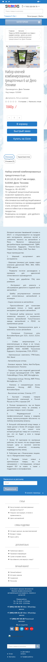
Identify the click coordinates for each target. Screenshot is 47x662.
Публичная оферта (16, 551)
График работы (27, 657)
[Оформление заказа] (9, 1)
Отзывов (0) (9, 161)
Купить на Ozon (22, 138)
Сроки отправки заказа (18, 556)
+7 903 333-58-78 (30, 7)
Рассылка (13, 581)
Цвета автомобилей (17, 518)
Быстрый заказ (22, 131)
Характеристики (24, 157)
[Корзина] (6, 1)
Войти (41, 16)
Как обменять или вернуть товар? (21, 559)
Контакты (12, 657)
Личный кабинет (15, 572)
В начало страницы (33, 493)
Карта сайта (14, 537)
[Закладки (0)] (3, 1)
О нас (11, 654)
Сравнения (14, 578)
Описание (9, 157)
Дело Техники (24, 89)
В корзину (22, 124)
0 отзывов (22, 101)
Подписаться (10, 489)
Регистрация (32, 16)
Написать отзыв (35, 101)
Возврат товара (15, 534)
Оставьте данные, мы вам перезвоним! (23, 531)
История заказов (16, 575)
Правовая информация (18, 554)
